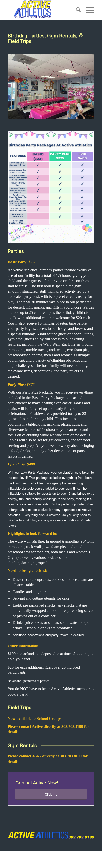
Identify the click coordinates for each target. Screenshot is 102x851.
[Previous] (18, 86)
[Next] (83, 86)
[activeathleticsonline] (42, 10)
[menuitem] (76, 10)
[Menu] (87, 10)
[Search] (76, 10)
